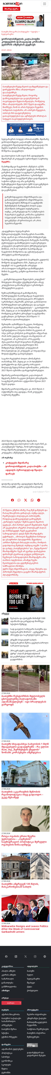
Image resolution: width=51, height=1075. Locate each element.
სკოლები (6, 1064)
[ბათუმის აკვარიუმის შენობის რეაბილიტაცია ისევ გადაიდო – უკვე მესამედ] (25, 773)
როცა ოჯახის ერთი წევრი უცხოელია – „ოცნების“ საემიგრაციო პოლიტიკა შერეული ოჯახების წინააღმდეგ (24, 840)
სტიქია (34, 31)
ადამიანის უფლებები (12, 1049)
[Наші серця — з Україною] (12, 3)
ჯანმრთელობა (8, 986)
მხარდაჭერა (11, 8)
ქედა (29, 986)
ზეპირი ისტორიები (36, 1014)
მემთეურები (33, 1037)
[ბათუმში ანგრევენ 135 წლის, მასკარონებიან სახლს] (25, 866)
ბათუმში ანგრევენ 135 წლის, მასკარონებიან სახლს (20, 885)
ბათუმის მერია (9, 1029)
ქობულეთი (32, 990)
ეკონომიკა (7, 1060)
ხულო (30, 974)
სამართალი (7, 978)
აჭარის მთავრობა (10, 1014)
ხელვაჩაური (7, 34)
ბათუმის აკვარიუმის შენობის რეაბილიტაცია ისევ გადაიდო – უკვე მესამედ (22, 794)
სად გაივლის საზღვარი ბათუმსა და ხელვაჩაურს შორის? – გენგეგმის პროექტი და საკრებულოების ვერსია (29, 632)
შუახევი (31, 982)
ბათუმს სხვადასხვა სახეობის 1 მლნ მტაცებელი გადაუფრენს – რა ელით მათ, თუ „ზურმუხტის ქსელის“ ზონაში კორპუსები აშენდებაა (25, 748)
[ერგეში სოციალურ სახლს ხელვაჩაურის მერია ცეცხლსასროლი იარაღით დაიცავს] (4, 642)
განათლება (7, 982)
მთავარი (13, 31)
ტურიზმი (5, 1072)
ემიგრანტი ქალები (36, 1018)
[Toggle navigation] (44, 3)
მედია (4, 1068)
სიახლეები (23, 31)
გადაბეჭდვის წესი (41, 491)
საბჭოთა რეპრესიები (38, 1029)
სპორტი (5, 1057)
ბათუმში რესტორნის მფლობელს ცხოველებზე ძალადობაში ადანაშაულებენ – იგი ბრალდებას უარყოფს (23, 700)
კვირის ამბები (8, 974)
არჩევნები (6, 1025)
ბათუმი (5, 31)
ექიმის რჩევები (9, 1037)
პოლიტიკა (6, 1053)
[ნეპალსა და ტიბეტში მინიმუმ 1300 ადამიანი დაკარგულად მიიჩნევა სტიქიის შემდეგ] (4, 621)
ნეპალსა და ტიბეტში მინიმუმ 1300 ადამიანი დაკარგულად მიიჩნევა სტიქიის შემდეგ (27, 621)
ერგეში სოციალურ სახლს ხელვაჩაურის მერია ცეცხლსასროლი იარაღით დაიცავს (29, 642)
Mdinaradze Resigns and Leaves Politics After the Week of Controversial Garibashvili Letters (24, 928)
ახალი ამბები (8, 971)
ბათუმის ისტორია (36, 1033)
